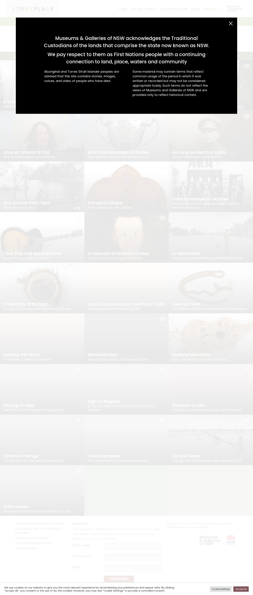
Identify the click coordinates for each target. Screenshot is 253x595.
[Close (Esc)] (230, 23)
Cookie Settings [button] (221, 589)
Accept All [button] (241, 589)
